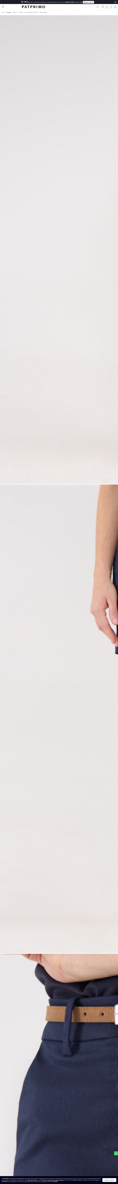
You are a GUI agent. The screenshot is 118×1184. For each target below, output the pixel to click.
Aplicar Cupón (88, 2)
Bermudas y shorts (31, 12)
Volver (8, 12)
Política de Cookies (32, 1180)
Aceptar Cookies (109, 1180)
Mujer (15, 12)
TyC (81, 2)
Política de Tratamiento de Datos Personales (53, 1180)
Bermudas (43, 12)
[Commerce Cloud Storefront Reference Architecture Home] (33, 7)
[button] (103, 7)
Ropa (21, 12)
